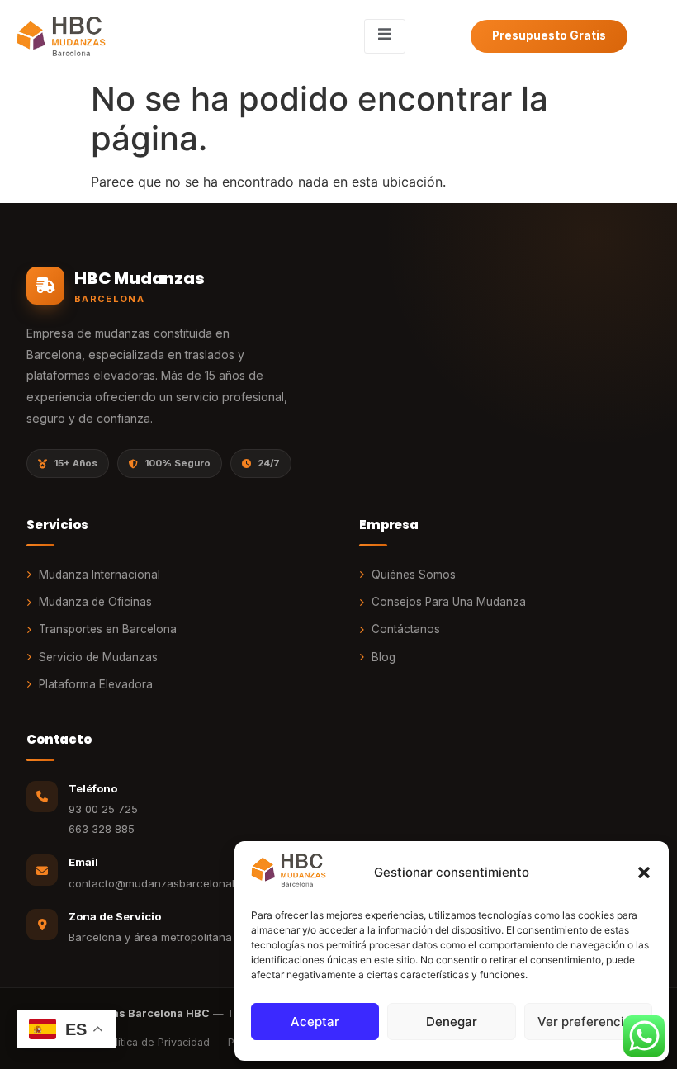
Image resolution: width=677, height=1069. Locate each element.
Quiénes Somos (414, 574)
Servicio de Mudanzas (98, 657)
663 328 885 (102, 828)
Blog (383, 657)
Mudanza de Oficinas (95, 601)
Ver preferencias (587, 1021)
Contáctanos (406, 629)
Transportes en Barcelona (108, 629)
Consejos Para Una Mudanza (449, 601)
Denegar (451, 1021)
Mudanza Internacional (99, 574)
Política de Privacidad (156, 1042)
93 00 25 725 (103, 809)
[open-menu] (384, 36)
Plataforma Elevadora (96, 684)
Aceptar (315, 1021)
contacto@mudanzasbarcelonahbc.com (173, 883)
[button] (644, 872)
